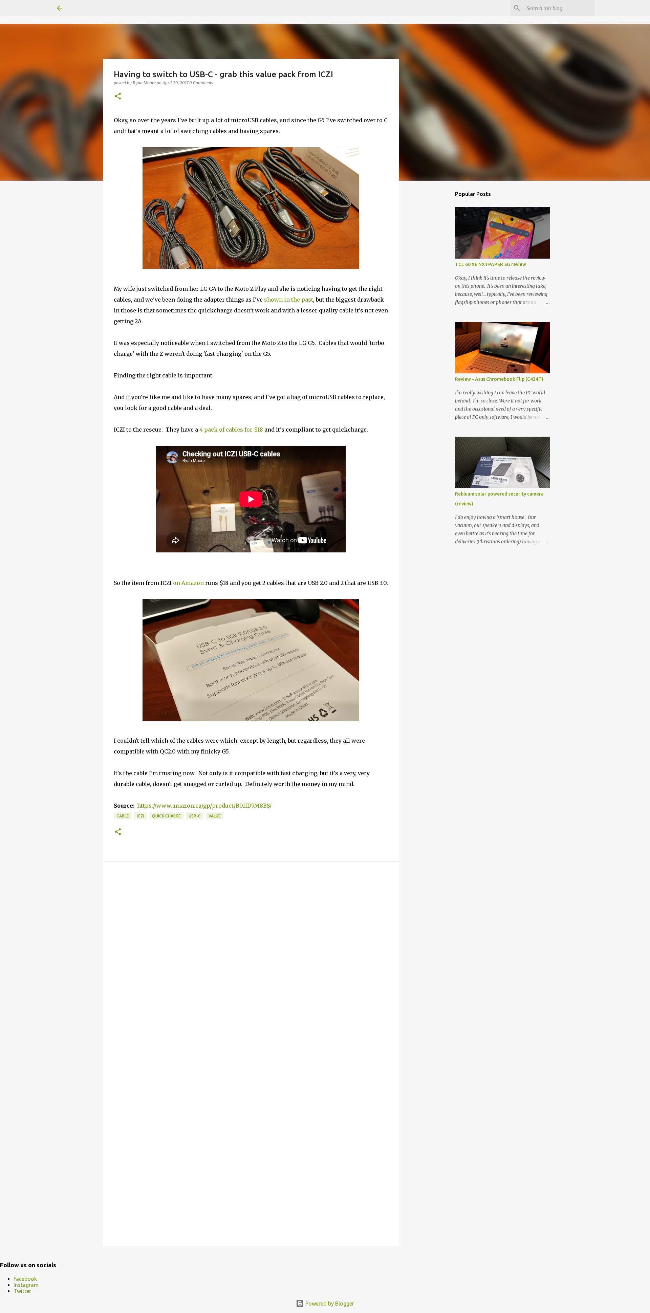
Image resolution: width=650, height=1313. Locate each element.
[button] (118, 96)
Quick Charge (166, 816)
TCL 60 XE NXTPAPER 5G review (490, 264)
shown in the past (288, 299)
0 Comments (201, 82)
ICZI (140, 816)
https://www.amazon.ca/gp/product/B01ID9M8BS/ (204, 805)
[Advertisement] (433, 292)
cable (122, 816)
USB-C (195, 816)
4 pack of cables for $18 (231, 429)
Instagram (26, 1285)
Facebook (25, 1279)
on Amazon (188, 582)
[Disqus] (251, 963)
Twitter (22, 1291)
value (215, 816)
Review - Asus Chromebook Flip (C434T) (499, 379)
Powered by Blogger (329, 1303)
